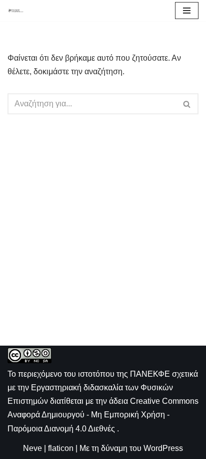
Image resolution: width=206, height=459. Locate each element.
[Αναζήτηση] (187, 103)
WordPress (163, 448)
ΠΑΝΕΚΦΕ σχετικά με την (103, 387)
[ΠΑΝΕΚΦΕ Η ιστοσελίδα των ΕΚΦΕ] (16, 10)
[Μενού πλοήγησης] (186, 10)
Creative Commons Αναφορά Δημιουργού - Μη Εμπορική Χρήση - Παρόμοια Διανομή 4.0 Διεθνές (103, 414)
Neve (32, 448)
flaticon (61, 448)
